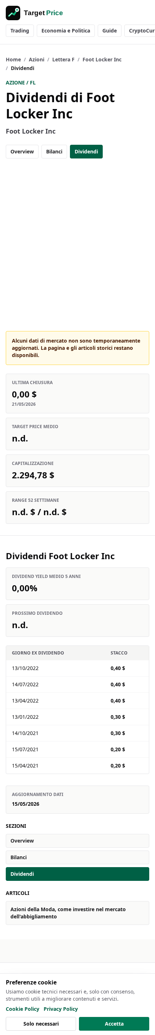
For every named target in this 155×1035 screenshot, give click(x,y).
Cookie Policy (22, 1008)
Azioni (36, 59)
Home (13, 59)
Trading (19, 30)
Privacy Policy (61, 1008)
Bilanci (54, 151)
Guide (109, 30)
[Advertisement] (77, 244)
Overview (22, 151)
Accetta (114, 1023)
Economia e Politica (65, 30)
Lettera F (63, 59)
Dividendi (86, 151)
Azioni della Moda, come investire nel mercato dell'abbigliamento (68, 913)
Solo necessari (41, 1023)
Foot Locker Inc (102, 59)
